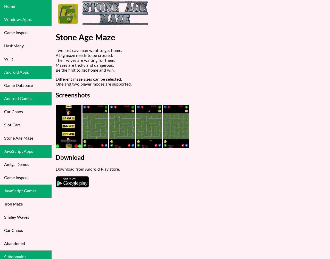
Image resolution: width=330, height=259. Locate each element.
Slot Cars (12, 125)
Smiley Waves (16, 217)
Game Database (18, 85)
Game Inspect (16, 33)
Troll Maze (13, 204)
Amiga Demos (16, 165)
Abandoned (14, 244)
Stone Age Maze (18, 138)
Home (9, 6)
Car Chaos (13, 112)
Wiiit (8, 59)
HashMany (14, 46)
